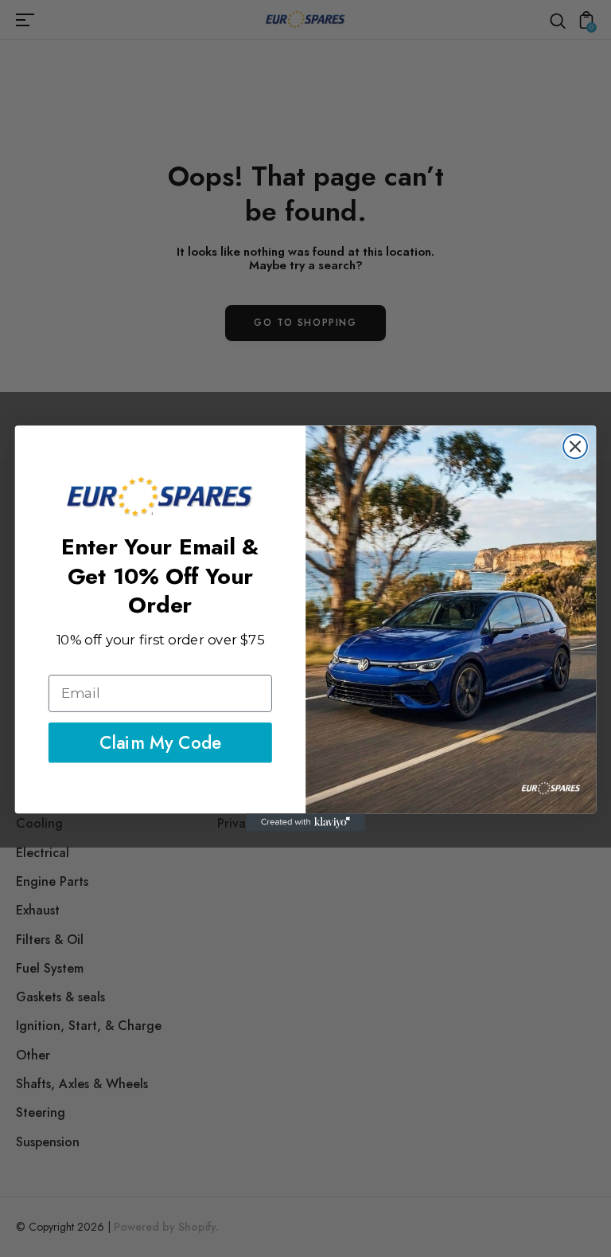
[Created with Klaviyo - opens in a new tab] (305, 822)
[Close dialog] (575, 446)
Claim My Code (160, 743)
